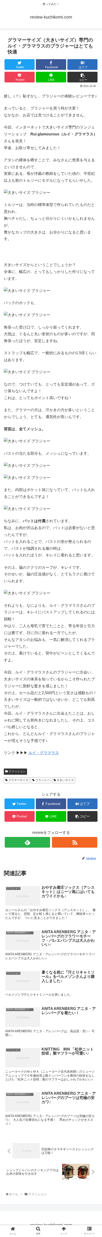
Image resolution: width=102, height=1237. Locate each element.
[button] (93, 717)
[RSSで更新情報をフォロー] (74, 842)
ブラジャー (42, 780)
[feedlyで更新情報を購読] (27, 842)
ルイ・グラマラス (43, 753)
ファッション (17, 771)
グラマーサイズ (18, 780)
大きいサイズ (65, 780)
